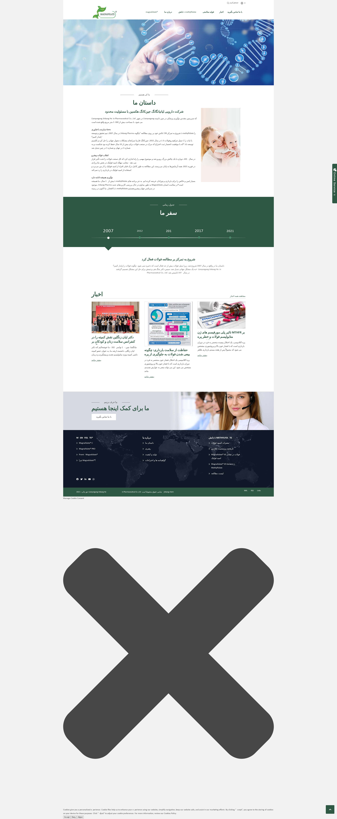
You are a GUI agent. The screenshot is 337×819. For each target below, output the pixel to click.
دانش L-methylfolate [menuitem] (187, 12)
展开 (334, 181)
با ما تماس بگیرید (103, 417)
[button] (168, 654)
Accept (67, 817)
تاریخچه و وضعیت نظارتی (222, 449)
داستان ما (149, 443)
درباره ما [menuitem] (168, 12)
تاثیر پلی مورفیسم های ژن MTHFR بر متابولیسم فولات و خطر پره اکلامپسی (221, 335)
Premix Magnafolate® (88, 455)
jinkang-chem (169, 492)
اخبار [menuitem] (221, 12)
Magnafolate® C (86, 443)
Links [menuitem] (259, 491)
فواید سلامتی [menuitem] (208, 12)
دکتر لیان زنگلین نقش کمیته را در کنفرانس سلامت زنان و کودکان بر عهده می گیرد (113, 340)
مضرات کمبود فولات (220, 443)
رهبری (148, 449)
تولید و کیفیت (151, 455)
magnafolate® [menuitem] (152, 12)
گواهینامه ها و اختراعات (155, 460)
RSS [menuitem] (252, 491)
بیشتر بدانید (96, 360)
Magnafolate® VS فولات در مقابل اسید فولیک (225, 456)
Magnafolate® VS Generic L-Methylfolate (223, 466)
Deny (74, 817)
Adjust (80, 817)
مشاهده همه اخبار (238, 296)
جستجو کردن (233, 3)
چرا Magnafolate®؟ (87, 460)
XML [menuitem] (245, 491)
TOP (330, 809)
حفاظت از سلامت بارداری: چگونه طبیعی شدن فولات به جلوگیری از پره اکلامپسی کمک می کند (168, 353)
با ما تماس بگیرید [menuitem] (234, 12)
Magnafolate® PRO (87, 449)
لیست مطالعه (217, 474)
